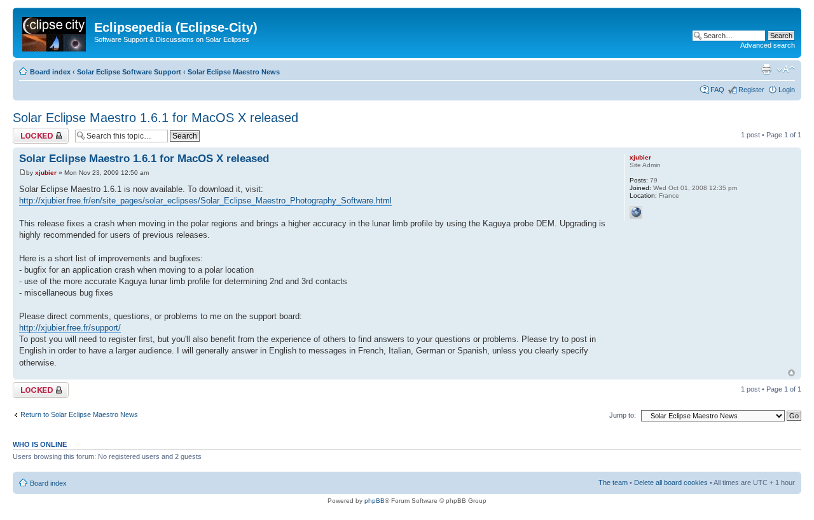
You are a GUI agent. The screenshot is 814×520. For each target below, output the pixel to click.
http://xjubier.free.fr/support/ (70, 327)
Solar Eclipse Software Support (129, 72)
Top (791, 372)
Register (751, 89)
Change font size (785, 69)
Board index (50, 72)
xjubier (46, 172)
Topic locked (32, 131)
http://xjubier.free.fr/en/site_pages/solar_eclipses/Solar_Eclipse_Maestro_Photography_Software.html (205, 200)
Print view (766, 69)
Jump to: (622, 415)
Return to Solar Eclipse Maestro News (79, 414)
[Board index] (55, 32)
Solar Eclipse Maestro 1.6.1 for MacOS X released (155, 118)
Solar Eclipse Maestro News (234, 72)
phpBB (374, 500)
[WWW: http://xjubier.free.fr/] (636, 212)
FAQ (717, 89)
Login (786, 89)
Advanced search (767, 45)
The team (613, 482)
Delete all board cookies (671, 482)
